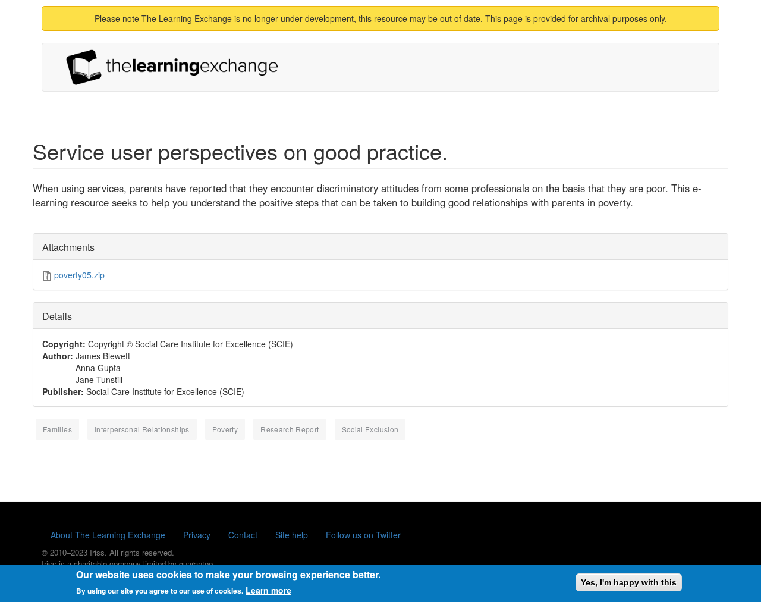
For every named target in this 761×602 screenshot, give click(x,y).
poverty (225, 429)
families (57, 429)
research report (289, 429)
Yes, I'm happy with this (629, 582)
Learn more (268, 590)
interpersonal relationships (142, 429)
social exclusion (370, 429)
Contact (242, 535)
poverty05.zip (79, 275)
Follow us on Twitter (363, 535)
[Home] (176, 67)
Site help (291, 535)
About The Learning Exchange (108, 535)
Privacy (196, 535)
